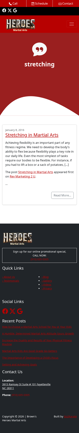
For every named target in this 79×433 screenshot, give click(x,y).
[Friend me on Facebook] (4, 10)
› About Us (8, 277)
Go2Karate (70, 416)
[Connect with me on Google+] (15, 10)
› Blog (45, 277)
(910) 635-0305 (40, 259)
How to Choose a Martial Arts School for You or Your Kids (37, 326)
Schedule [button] (41, 3)
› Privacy (47, 288)
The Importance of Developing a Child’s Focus (30, 357)
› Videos (46, 284)
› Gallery (47, 280)
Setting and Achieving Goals (19, 364)
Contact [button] (67, 3)
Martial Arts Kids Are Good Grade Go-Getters (29, 351)
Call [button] (14, 3)
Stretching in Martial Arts (31, 135)
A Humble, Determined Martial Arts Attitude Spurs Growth (38, 333)
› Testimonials (10, 280)
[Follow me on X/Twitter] (10, 10)
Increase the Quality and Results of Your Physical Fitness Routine (37, 342)
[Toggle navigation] (72, 24)
